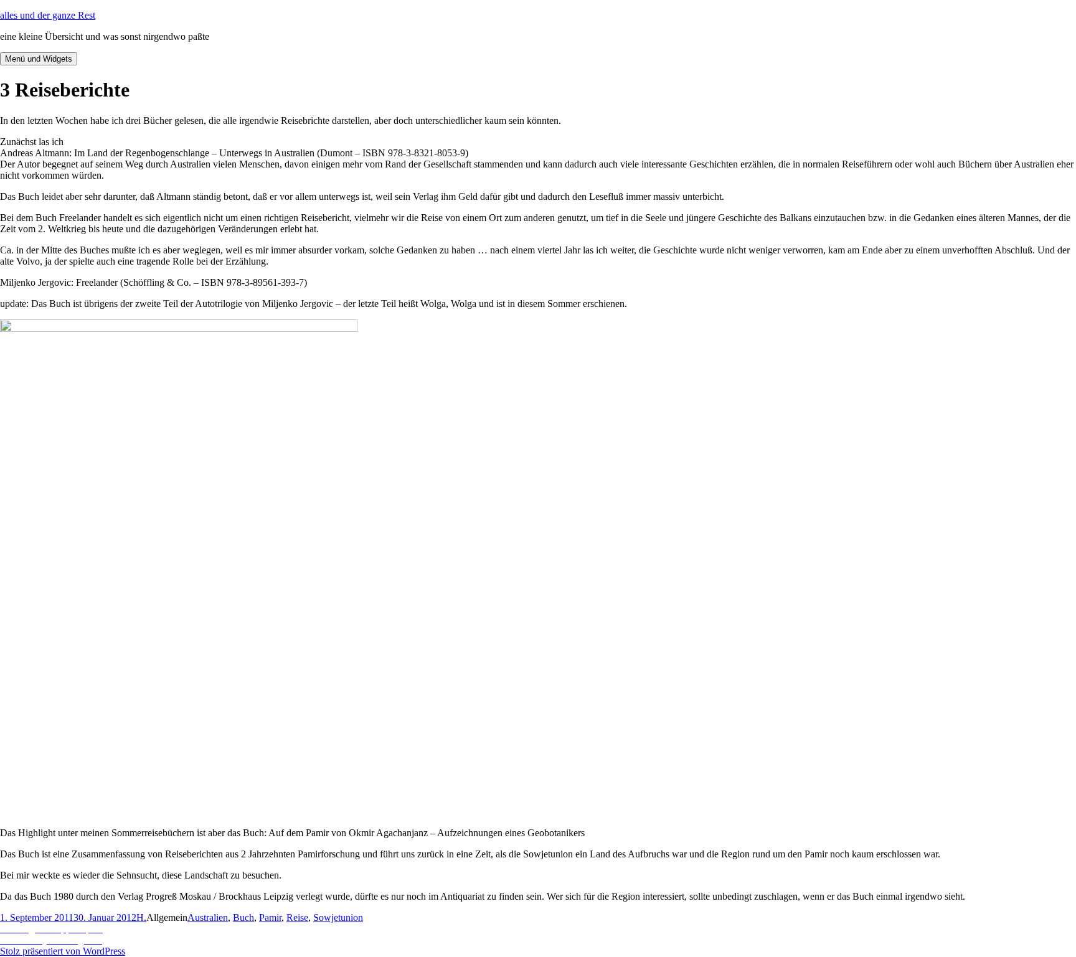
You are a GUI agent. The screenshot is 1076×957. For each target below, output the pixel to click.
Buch (243, 917)
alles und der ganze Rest (47, 15)
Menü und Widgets (38, 59)
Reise (297, 917)
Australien (207, 917)
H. (141, 917)
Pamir (270, 917)
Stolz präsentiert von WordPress (62, 951)
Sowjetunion (338, 917)
